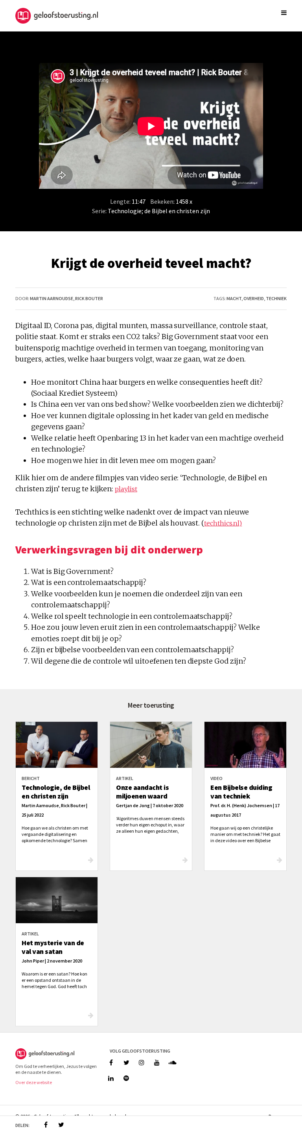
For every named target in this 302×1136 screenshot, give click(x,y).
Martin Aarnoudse (51, 298)
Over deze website (33, 1082)
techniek (276, 298)
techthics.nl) (223, 523)
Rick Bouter (89, 298)
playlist (126, 489)
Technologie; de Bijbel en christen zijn (159, 211)
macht (233, 298)
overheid (253, 298)
